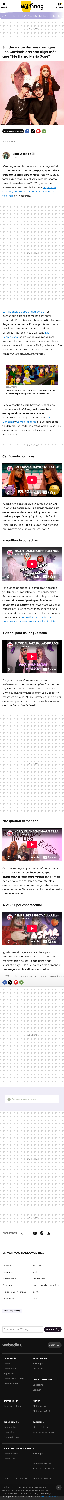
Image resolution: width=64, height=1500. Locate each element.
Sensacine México (42, 1463)
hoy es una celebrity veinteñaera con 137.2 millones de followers (29, 191)
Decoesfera (9, 1432)
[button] (23, 154)
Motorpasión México (43, 1478)
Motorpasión (39, 1406)
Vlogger (8, 15)
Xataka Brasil (10, 1458)
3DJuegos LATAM (41, 1453)
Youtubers (42, 976)
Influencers (27, 15)
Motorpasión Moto (42, 1411)
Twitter (33, 131)
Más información (49, 1496)
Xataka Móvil (9, 1368)
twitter (36, 1291)
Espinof (37, 1390)
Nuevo (59, 7)
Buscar (50, 1329)
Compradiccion (11, 1437)
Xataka (7, 1363)
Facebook (27, 131)
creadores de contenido (46, 1285)
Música (37, 1298)
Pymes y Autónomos (43, 1432)
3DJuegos (38, 1363)
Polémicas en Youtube (15, 1291)
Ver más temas (12, 1311)
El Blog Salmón (41, 1427)
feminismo (9, 1298)
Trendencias (9, 1427)
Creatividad (9, 1278)
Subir (52, 1345)
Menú (4, 7)
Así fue (7, 1265)
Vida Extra (38, 1368)
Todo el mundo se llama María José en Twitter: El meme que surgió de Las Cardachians (31, 392)
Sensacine (38, 1385)
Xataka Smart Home (13, 1378)
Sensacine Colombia (43, 1468)
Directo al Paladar (12, 1406)
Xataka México (10, 1453)
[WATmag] (32, 6)
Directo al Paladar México (16, 1478)
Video (36, 1272)
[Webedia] (12, 1347)
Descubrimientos (23, 976)
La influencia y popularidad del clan (24, 311)
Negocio (8, 1272)
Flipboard (38, 131)
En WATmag (12, 387)
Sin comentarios (15, 131)
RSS (48, 1232)
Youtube (34, 1232)
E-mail (44, 131)
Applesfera (8, 1373)
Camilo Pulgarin (26, 421)
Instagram (41, 1232)
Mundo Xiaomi (10, 1383)
